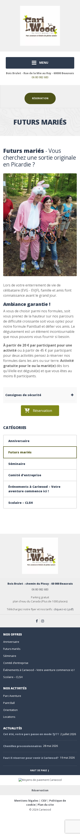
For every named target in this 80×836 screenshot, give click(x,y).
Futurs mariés (20, 452)
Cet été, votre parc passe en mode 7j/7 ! (31, 734)
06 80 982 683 (40, 77)
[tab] (40, 395)
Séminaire (16, 464)
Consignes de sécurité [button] (23, 395)
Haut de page (39, 770)
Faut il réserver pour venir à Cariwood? (30, 758)
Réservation (40, 98)
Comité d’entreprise (24, 475)
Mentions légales (26, 800)
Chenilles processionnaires (22, 746)
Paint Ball (9, 703)
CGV (44, 800)
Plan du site (46, 805)
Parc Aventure (12, 696)
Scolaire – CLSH (20, 503)
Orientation (10, 710)
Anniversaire (18, 441)
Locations (9, 717)
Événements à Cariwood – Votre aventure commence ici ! (34, 489)
